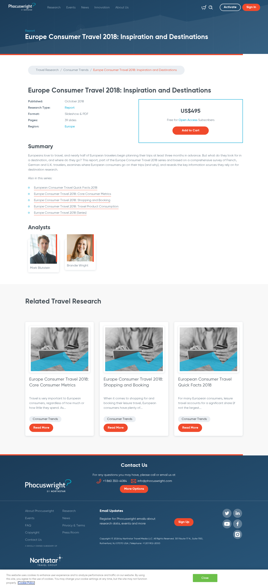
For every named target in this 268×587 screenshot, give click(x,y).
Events (71, 7)
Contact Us (33, 540)
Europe (70, 126)
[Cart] (203, 6)
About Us (122, 7)
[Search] (209, 6)
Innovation (102, 7)
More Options (134, 489)
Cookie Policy (26, 583)
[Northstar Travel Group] (46, 560)
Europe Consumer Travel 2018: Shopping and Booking (72, 200)
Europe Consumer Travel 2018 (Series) (60, 212)
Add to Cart (190, 130)
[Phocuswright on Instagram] (237, 534)
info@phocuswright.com (155, 481)
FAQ (28, 525)
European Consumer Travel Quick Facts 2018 (65, 187)
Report (70, 107)
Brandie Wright (77, 265)
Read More (41, 427)
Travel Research (47, 70)
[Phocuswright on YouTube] (227, 523)
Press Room (70, 532)
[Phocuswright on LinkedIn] (237, 513)
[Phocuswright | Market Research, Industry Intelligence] (22, 6)
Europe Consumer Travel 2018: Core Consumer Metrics (72, 194)
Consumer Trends (75, 70)
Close (205, 578)
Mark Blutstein (40, 268)
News (85, 7)
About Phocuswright (39, 511)
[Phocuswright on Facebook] (237, 523)
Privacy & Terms (73, 525)
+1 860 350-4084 (115, 481)
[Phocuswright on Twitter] (227, 513)
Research (54, 7)
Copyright (32, 532)
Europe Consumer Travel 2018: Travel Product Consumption (76, 206)
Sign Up (183, 522)
